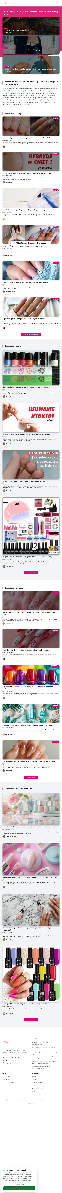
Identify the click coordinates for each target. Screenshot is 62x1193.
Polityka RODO (42, 1099)
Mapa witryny (31, 1103)
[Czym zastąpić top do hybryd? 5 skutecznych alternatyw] (31, 307)
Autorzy (5, 1073)
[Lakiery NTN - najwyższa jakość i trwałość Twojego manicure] (31, 974)
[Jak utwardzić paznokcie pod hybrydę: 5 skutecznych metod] (31, 270)
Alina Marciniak (9, 1013)
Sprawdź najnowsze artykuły (31, 334)
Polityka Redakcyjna (52, 1099)
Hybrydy (34, 1076)
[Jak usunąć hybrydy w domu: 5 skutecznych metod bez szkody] (31, 417)
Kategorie (35, 1073)
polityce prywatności (25, 1180)
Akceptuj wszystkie (19, 1188)
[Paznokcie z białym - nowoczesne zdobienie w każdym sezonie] (31, 638)
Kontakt (35, 1099)
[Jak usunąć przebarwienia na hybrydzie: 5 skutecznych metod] (31, 126)
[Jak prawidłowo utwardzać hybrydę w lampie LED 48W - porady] (31, 526)
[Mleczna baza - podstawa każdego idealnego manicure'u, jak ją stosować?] (31, 910)
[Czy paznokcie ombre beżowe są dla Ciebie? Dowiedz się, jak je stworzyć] (31, 749)
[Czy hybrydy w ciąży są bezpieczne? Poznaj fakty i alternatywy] (31, 161)
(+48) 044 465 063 (9, 1060)
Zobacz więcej (31, 572)
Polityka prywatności (26, 1099)
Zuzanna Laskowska (11, 396)
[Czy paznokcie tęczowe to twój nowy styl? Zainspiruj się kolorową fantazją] (31, 675)
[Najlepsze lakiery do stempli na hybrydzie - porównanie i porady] (31, 367)
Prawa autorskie (16, 1099)
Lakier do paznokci (37, 1082)
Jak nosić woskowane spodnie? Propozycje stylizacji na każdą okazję (22, 50)
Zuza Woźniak (9, 443)
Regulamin (7, 1099)
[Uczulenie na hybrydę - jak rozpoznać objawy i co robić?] (31, 464)
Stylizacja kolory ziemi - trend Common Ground (16, 30)
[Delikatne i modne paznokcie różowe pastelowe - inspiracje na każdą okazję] (31, 600)
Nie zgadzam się (19, 1184)
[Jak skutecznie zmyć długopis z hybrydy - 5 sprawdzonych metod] (31, 198)
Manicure (34, 1079)
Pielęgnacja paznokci (37, 1088)
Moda (33, 1085)
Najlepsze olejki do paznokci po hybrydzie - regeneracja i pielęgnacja (30, 69)
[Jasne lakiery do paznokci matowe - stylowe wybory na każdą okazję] (31, 809)
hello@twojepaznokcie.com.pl (12, 1063)
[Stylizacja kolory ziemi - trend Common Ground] (31, 26)
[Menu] (55, 3)
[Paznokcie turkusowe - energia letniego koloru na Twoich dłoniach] (31, 713)
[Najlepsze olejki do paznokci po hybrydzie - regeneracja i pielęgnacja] (31, 65)
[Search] (57, 3)
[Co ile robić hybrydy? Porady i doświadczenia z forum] (31, 234)
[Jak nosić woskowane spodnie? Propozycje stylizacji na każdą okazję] (31, 45)
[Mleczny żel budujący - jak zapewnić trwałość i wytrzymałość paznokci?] (31, 859)
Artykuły (35, 1039)
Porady (34, 1091)
